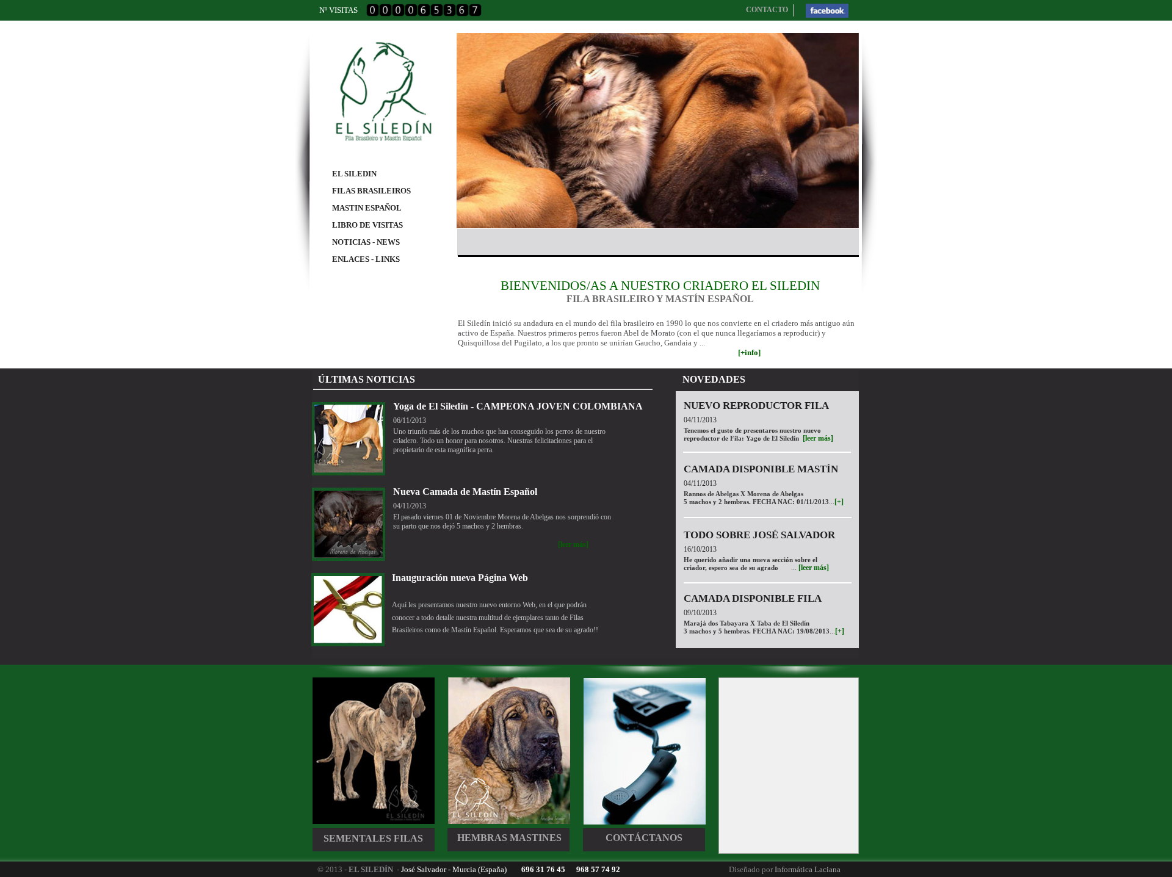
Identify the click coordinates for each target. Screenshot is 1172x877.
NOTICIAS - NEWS (366, 242)
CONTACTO (767, 9)
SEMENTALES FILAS (373, 838)
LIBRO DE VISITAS (367, 224)
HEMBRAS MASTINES (509, 837)
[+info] (749, 352)
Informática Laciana (808, 869)
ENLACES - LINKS (366, 259)
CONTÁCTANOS (644, 837)
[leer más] (818, 438)
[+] (839, 501)
